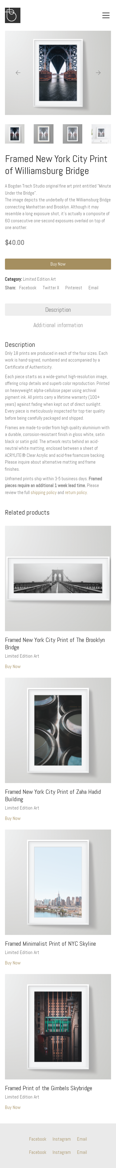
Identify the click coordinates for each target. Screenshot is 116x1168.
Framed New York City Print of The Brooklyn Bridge (55, 643)
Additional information (58, 325)
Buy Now (58, 264)
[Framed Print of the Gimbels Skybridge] (58, 1026)
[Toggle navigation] (106, 15)
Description (58, 310)
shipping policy (44, 492)
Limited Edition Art (39, 279)
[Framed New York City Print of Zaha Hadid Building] (58, 730)
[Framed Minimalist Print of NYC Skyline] (58, 882)
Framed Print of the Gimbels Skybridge (48, 1088)
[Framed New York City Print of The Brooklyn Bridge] (58, 578)
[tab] (58, 309)
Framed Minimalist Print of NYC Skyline (50, 943)
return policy (76, 492)
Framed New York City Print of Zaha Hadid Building (53, 795)
